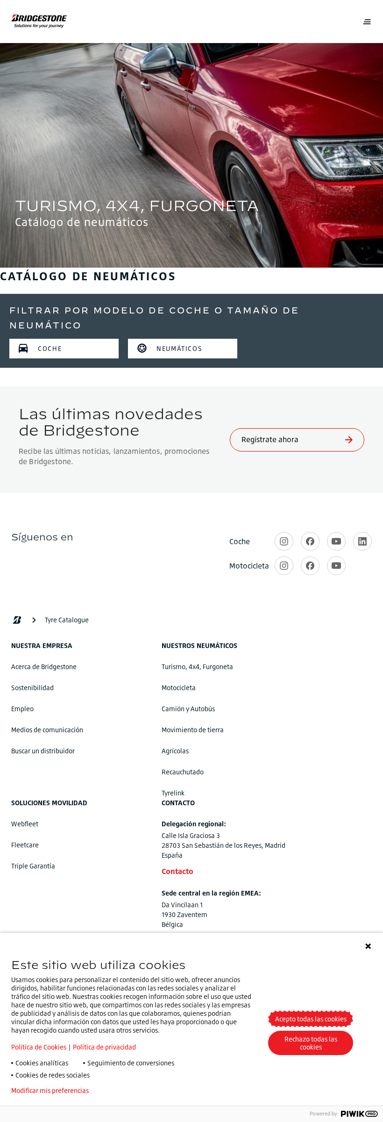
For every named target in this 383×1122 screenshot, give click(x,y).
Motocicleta (179, 688)
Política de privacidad (104, 1047)
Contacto (177, 871)
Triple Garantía (33, 866)
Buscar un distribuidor (43, 751)
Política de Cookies (38, 1047)
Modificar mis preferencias (50, 1090)
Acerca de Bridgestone (44, 666)
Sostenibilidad (32, 688)
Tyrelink (173, 793)
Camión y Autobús (188, 709)
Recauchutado (183, 772)
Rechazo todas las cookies (310, 1043)
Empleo (22, 709)
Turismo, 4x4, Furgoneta (197, 666)
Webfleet (24, 824)
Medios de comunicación (47, 730)
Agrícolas (175, 751)
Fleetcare (25, 845)
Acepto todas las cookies (311, 1019)
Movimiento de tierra (193, 730)
